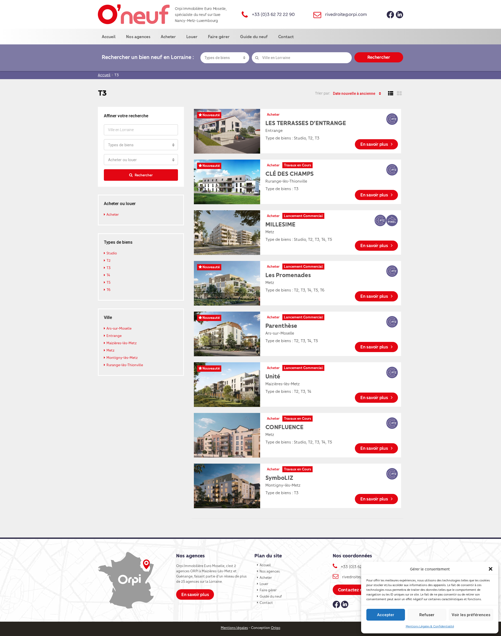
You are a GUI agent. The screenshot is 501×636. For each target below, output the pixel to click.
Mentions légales (234, 627)
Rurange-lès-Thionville (124, 365)
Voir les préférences (471, 614)
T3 (108, 267)
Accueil (109, 36)
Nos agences (138, 36)
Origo (275, 627)
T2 (108, 260)
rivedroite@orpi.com (346, 14)
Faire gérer (219, 36)
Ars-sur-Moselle (119, 328)
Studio (111, 253)
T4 (108, 275)
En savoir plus (374, 144)
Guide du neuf (254, 36)
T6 (108, 289)
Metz (110, 350)
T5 (108, 282)
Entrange (114, 335)
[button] (490, 568)
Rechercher (378, 57)
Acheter (168, 36)
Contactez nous (353, 589)
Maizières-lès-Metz (121, 343)
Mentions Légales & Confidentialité (430, 626)
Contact (286, 36)
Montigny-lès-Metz (122, 357)
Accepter (385, 614)
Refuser (426, 614)
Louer (192, 36)
